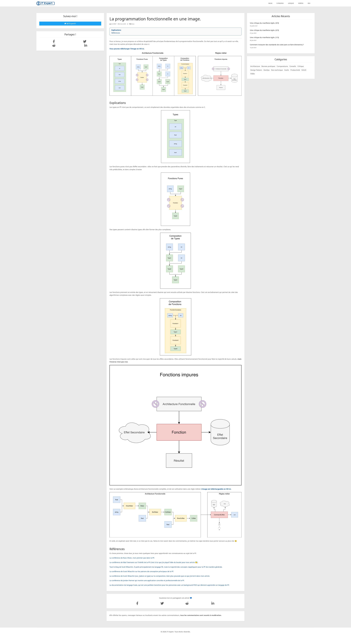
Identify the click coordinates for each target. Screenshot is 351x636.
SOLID (303, 70)
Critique (301, 66)
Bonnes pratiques (268, 66)
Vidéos (300, 3)
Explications (116, 30)
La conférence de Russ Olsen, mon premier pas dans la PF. (132, 558)
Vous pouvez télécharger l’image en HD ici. (127, 49)
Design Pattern (256, 70)
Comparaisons (282, 66)
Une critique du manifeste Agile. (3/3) (264, 23)
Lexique (291, 3)
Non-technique (277, 70)
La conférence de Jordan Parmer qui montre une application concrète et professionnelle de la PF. (147, 580)
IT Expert (170, 632)
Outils (286, 70)
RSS (309, 3)
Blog (270, 3)
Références (115, 33)
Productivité (295, 70)
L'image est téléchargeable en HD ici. (216, 489)
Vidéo (252, 74)
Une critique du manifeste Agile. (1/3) (264, 37)
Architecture (255, 66)
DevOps (267, 70)
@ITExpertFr (71, 23)
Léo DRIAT (114, 24)
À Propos (280, 3)
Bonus (132, 24)
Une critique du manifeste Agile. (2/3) (264, 30)
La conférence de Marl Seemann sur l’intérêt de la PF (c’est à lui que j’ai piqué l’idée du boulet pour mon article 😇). (154, 562)
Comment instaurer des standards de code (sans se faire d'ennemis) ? (277, 45)
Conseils (292, 66)
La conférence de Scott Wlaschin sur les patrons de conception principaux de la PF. (142, 571)
